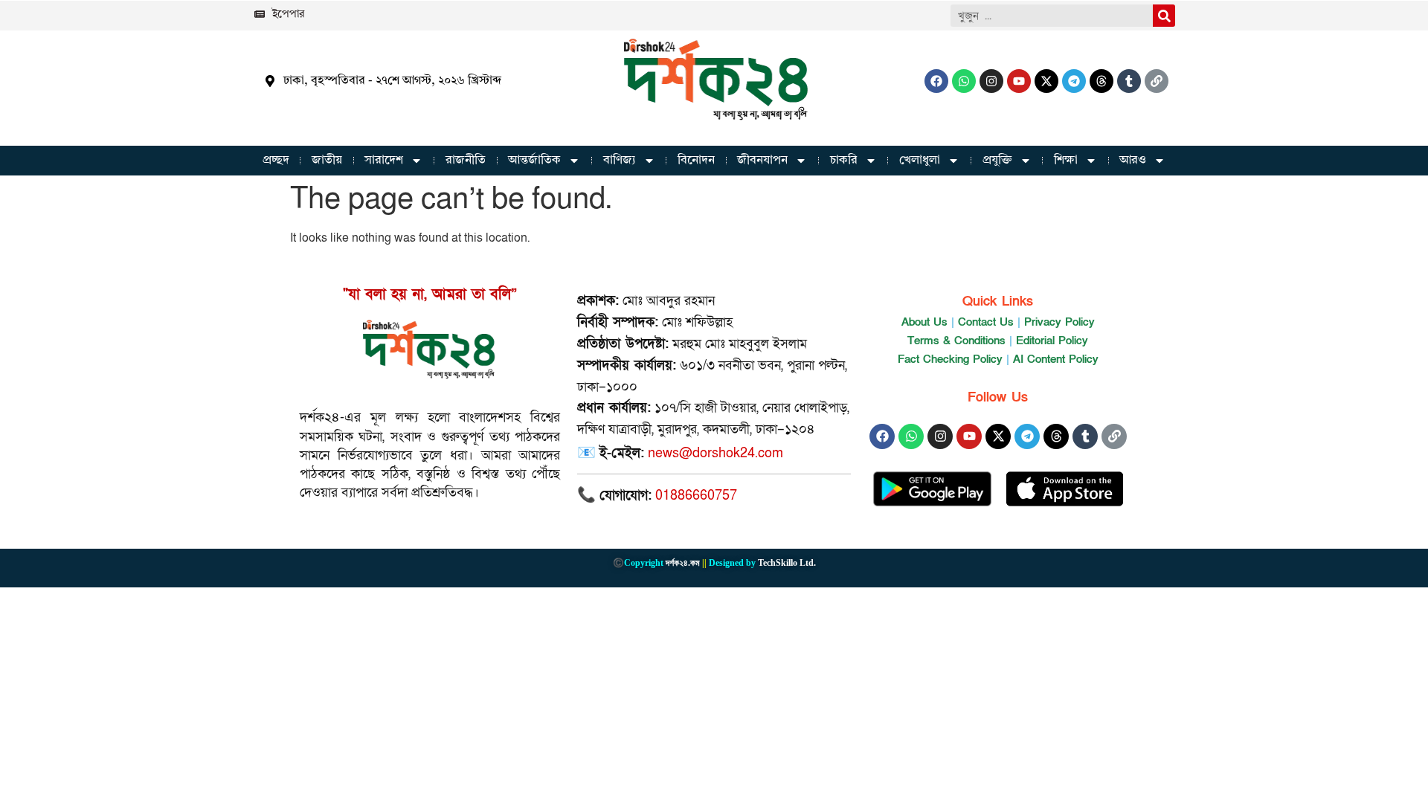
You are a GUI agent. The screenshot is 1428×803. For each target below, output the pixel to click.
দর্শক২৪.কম (683, 563)
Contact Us (986, 322)
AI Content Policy (1056, 359)
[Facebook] (936, 81)
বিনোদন (696, 161)
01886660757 (696, 495)
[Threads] (1101, 81)
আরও (1132, 161)
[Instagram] (991, 81)
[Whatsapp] (964, 81)
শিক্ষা (1066, 161)
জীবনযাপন (762, 161)
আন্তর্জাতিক (534, 161)
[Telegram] (1074, 81)
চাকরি (844, 161)
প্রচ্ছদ (276, 161)
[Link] (1156, 81)
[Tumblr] (1129, 81)
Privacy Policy (1059, 322)
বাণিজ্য (619, 161)
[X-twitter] (1046, 81)
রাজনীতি (466, 161)
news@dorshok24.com (715, 453)
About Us (924, 322)
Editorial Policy (1052, 340)
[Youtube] (1019, 81)
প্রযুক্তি (997, 161)
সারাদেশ (383, 161)
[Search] (1164, 15)
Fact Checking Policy (950, 359)
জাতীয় (327, 161)
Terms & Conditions (956, 340)
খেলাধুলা (919, 161)
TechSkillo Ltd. (787, 563)
